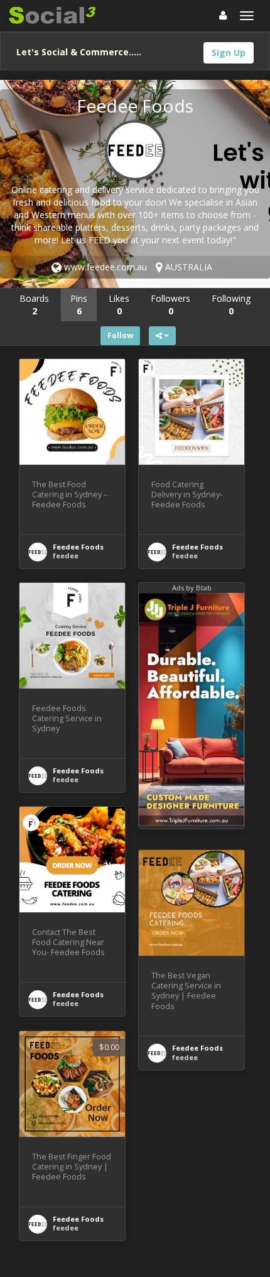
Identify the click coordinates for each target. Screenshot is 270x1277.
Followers (170, 304)
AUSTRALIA (187, 267)
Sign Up (229, 52)
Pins (78, 304)
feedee (65, 555)
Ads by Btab (192, 587)
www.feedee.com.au (104, 267)
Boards (34, 304)
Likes (119, 304)
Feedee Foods (78, 546)
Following (231, 304)
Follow (120, 335)
